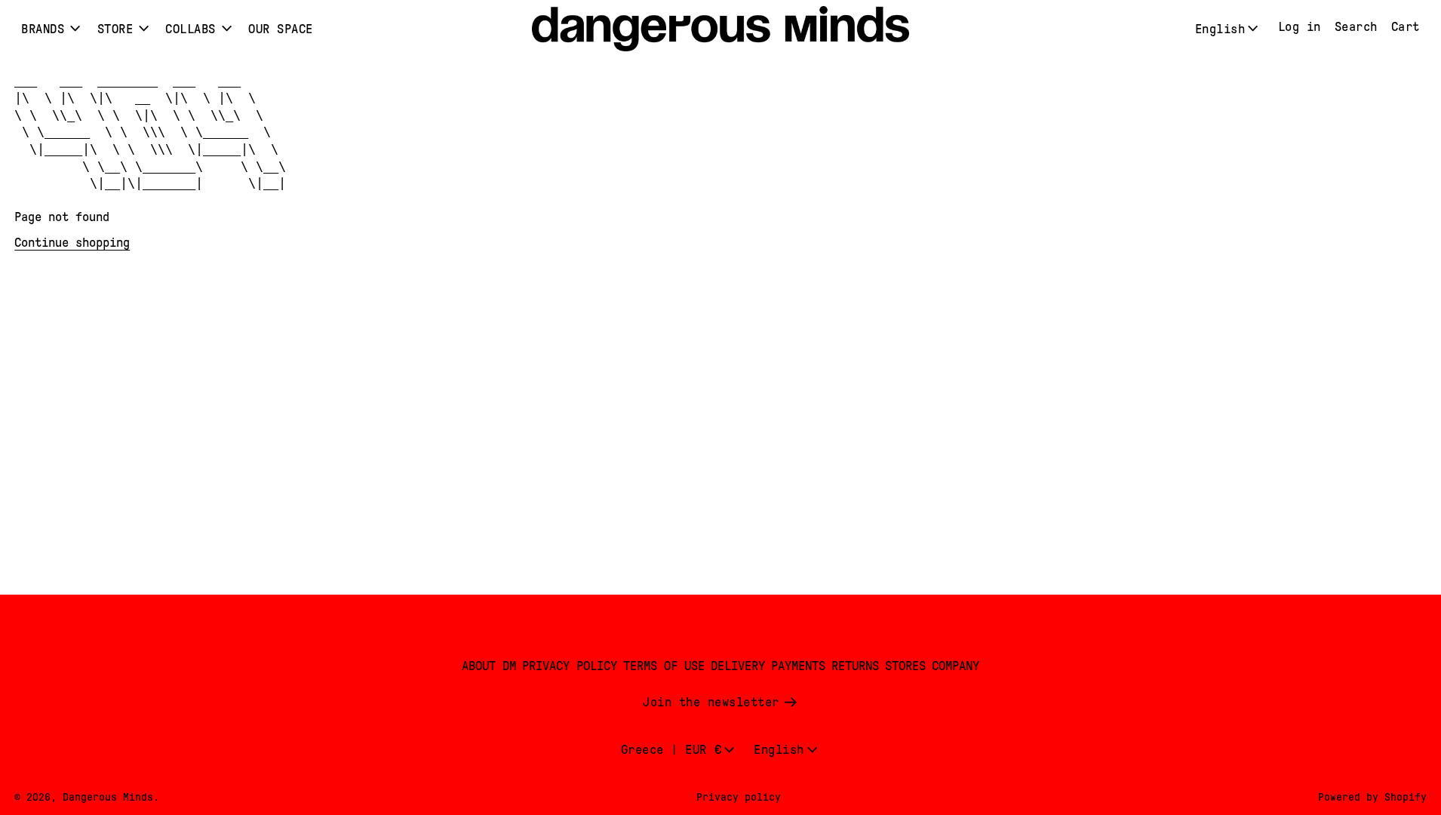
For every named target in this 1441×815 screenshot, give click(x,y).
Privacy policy (738, 797)
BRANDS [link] (42, 29)
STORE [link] (115, 29)
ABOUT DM (489, 666)
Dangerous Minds (108, 797)
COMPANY (955, 666)
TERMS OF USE (664, 666)
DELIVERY (738, 666)
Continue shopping (72, 242)
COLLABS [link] (190, 29)
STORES (905, 666)
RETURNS (855, 666)
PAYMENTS (798, 666)
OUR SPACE (280, 29)
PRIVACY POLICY (569, 666)
